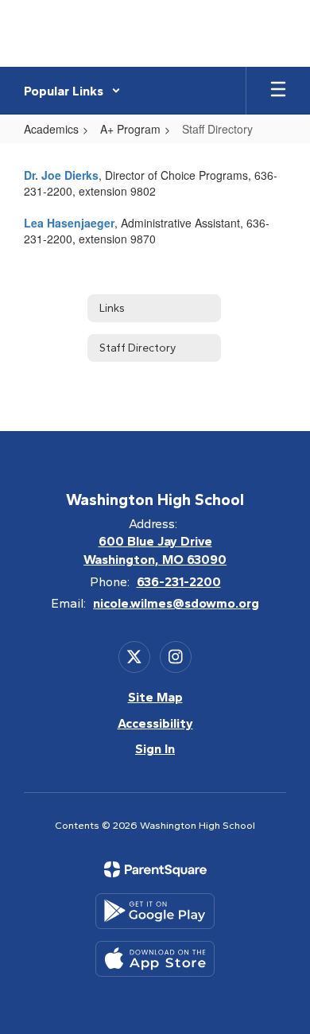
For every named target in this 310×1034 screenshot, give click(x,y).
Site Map (155, 697)
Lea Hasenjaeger (69, 223)
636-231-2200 (179, 581)
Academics (51, 129)
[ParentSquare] (155, 869)
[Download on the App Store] (155, 959)
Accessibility (155, 723)
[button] (72, 91)
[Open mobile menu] (278, 91)
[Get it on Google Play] (155, 911)
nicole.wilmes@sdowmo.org (176, 603)
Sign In (155, 748)
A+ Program (130, 129)
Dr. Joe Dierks (61, 175)
